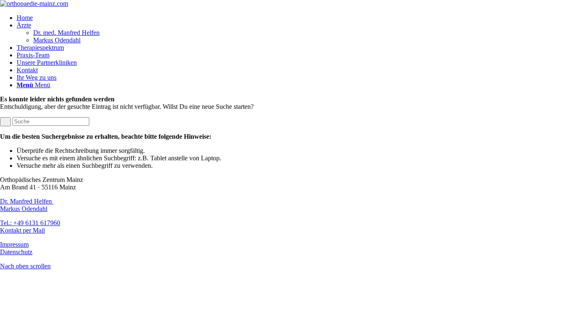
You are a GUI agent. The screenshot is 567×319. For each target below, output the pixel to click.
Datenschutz (16, 251)
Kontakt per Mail (22, 230)
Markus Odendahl (23, 208)
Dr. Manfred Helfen (27, 201)
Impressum (14, 244)
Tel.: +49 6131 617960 (30, 222)
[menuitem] (292, 18)
